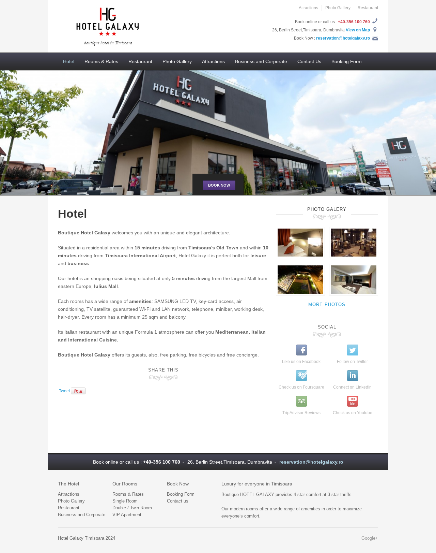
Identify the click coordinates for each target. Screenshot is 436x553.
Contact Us (309, 61)
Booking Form (346, 61)
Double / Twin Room (132, 507)
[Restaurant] (353, 242)
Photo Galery (326, 209)
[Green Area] (300, 279)
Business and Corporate (261, 61)
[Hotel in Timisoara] (105, 26)
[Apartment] (353, 279)
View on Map (358, 30)
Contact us (177, 501)
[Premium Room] (300, 242)
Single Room (125, 501)
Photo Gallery (338, 7)
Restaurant (368, 7)
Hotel (68, 61)
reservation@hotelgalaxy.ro (343, 38)
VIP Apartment (126, 514)
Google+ (369, 538)
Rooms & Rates (101, 61)
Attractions (308, 7)
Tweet (64, 390)
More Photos (326, 304)
